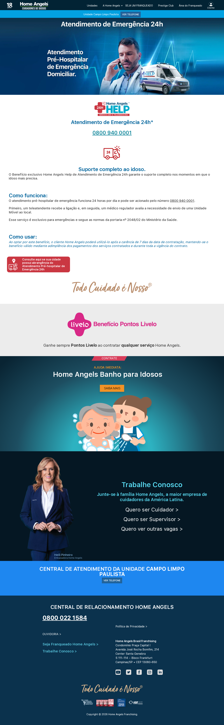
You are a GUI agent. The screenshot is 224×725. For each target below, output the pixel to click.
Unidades (92, 5)
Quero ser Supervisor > (152, 519)
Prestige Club (166, 5)
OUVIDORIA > (52, 634)
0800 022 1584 (65, 617)
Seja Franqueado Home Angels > (71, 644)
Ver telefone (130, 14)
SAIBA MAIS (112, 388)
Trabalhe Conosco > (60, 651)
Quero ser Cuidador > (152, 509)
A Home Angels (111, 5)
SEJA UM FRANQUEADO (139, 5)
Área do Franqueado (190, 5)
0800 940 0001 (112, 132)
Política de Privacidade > (131, 626)
